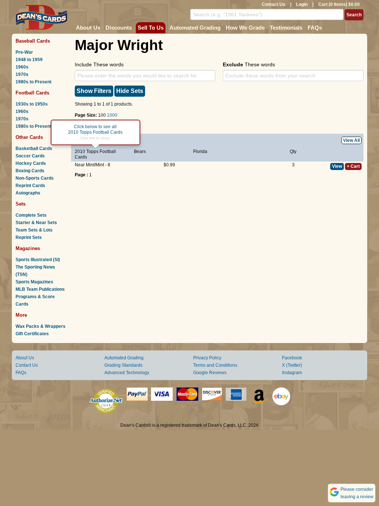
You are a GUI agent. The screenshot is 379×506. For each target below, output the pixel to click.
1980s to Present (33, 81)
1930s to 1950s (32, 104)
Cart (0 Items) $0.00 (339, 4)
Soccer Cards (30, 156)
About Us (88, 27)
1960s (22, 67)
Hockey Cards (31, 163)
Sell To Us (151, 27)
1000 (112, 115)
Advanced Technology (126, 372)
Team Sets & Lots (34, 230)
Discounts (118, 27)
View (337, 166)
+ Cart (353, 166)
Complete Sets (31, 215)
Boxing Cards (30, 170)
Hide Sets (129, 91)
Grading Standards (123, 365)
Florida (200, 151)
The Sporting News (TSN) (35, 270)
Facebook (292, 357)
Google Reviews (210, 372)
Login (302, 4)
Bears (140, 151)
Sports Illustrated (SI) (38, 259)
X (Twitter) (292, 365)
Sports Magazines (34, 281)
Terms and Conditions (215, 365)
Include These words (99, 64)
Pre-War (24, 52)
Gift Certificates (32, 333)
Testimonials (286, 27)
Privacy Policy (207, 357)
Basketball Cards (34, 148)
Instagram (292, 372)
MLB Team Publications (40, 289)
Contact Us (273, 4)
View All (351, 140)
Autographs (28, 193)
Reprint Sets (29, 237)
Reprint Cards (30, 185)
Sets (21, 204)
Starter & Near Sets (36, 222)
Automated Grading (195, 27)
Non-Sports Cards (35, 178)
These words (249, 64)
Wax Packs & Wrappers (41, 326)
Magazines (28, 248)
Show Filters (94, 91)
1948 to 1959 (29, 59)
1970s (22, 74)
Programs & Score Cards (35, 300)
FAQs (315, 27)
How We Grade (245, 27)
